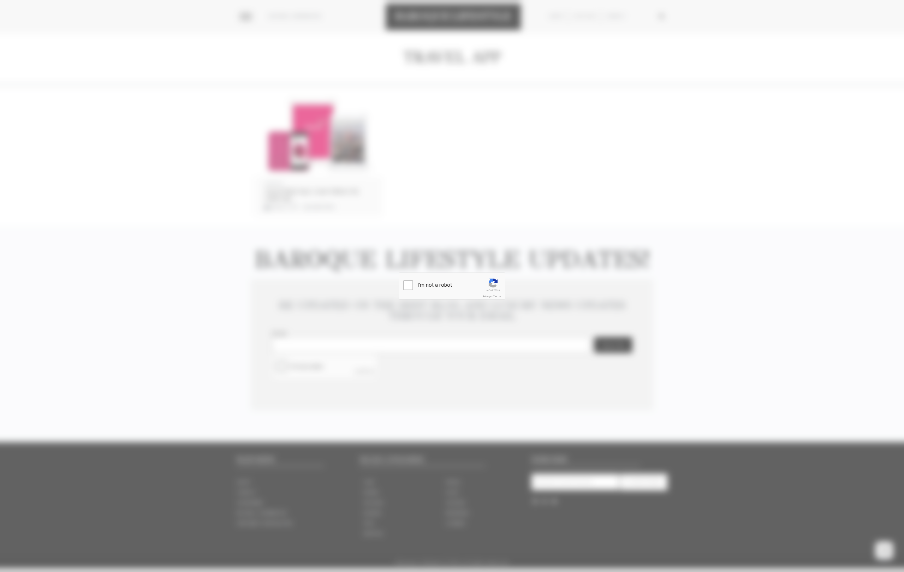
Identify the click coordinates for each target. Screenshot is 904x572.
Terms (497, 296)
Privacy (486, 296)
